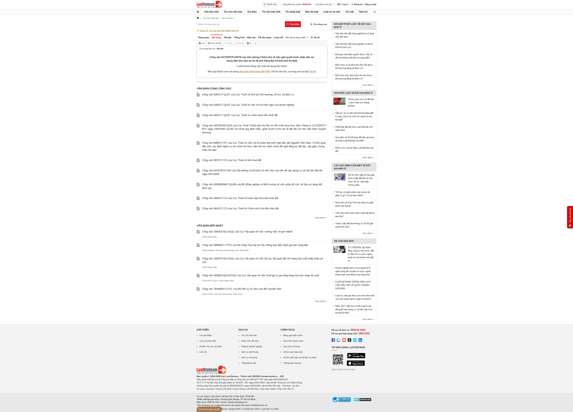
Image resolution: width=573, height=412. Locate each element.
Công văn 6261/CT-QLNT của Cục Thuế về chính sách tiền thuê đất (240, 115)
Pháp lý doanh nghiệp (251, 346)
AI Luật (349, 11)
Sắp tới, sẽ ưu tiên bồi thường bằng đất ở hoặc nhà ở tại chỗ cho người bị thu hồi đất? (354, 116)
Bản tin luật (311, 11)
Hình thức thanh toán (293, 341)
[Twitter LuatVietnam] (355, 340)
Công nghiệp (208, 250)
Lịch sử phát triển (208, 341)
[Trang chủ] (198, 12)
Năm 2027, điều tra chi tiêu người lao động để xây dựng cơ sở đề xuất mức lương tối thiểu (354, 309)
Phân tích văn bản (250, 341)
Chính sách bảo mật (292, 352)
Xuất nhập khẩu (209, 237)
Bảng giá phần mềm (292, 335)
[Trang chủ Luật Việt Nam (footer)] (211, 373)
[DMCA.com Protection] (362, 400)
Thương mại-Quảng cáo (226, 250)
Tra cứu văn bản (233, 11)
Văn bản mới (211, 11)
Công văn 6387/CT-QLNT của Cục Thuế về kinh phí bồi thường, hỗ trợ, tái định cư (248, 94)
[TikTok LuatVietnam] (349, 340)
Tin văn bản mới (271, 11)
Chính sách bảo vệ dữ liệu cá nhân (299, 357)
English (344, 4)
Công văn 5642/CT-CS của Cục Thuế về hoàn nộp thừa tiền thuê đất (240, 198)
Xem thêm (320, 217)
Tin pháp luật (292, 11)
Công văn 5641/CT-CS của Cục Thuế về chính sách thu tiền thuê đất (240, 208)
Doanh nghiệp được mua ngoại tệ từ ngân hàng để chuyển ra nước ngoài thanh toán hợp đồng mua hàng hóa (353, 271)
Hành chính (207, 294)
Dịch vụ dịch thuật (249, 352)
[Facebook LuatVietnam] (333, 340)
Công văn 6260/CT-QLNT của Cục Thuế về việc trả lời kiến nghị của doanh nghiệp (248, 104)
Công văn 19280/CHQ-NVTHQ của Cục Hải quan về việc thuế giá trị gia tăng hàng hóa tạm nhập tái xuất (260, 275)
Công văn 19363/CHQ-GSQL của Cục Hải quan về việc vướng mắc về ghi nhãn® (247, 231)
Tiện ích (363, 11)
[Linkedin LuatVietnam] (360, 340)
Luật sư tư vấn (331, 11)
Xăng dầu (244, 250)
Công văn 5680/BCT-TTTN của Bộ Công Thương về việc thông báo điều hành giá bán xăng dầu (255, 245)
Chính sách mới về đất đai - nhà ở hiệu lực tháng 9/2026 (361, 102)
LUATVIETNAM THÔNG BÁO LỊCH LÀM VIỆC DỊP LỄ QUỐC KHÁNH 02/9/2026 (353, 285)
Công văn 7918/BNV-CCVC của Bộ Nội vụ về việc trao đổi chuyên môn (241, 288)
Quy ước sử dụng (291, 346)
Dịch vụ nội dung (249, 357)
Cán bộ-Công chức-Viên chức (228, 294)
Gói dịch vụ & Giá (323, 4)
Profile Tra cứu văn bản (211, 346)
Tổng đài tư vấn (248, 363)
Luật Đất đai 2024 (250, 409)
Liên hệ (203, 352)
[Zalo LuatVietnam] (339, 340)
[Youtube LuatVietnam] (344, 340)
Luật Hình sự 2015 (270, 409)
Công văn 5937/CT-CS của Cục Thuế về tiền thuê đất (231, 160)
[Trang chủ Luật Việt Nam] (209, 4)
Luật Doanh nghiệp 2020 (228, 409)
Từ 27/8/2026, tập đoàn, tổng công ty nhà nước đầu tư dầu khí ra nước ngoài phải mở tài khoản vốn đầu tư (361, 254)
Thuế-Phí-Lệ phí (210, 280)
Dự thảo (252, 11)
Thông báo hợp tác (292, 363)
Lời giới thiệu (206, 335)
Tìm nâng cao (319, 24)
